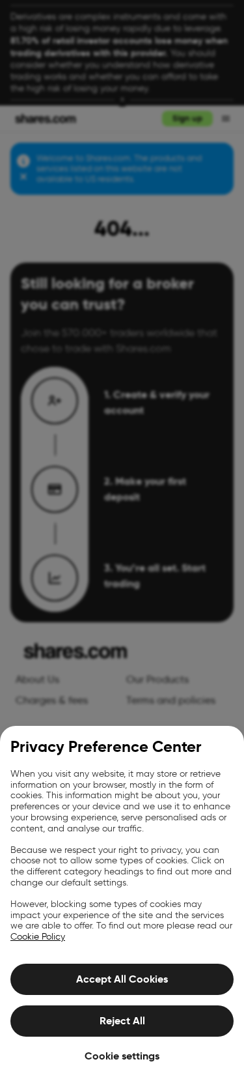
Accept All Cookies (122, 979)
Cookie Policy (37, 936)
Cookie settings (122, 1056)
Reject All (122, 1021)
